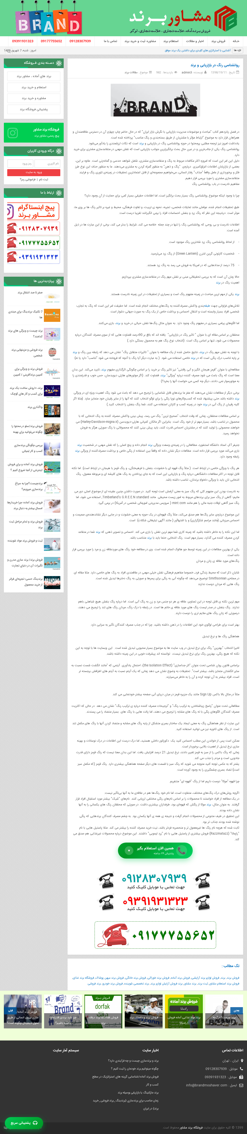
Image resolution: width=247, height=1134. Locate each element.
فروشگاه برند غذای (83, 977)
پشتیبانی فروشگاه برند (34, 109)
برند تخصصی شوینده (136, 983)
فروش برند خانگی (135, 977)
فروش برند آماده (180, 977)
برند (141, 143)
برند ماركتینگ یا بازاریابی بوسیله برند (138, 1092)
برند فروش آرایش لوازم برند (167, 983)
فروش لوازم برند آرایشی (205, 977)
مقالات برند (130, 72)
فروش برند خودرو (113, 983)
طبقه (207, 306)
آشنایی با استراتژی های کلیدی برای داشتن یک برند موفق (198, 50)
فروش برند (233, 977)
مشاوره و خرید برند (34, 98)
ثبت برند (203, 983)
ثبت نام (43, 179)
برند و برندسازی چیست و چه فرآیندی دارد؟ (133, 1060)
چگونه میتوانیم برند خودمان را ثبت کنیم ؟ (134, 1068)
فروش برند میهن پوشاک (110, 977)
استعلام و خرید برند (33, 87)
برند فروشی (94, 983)
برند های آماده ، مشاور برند (34, 76)
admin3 (187, 72)
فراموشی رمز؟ (27, 179)
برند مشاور (190, 983)
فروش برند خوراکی (158, 977)
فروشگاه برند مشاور (191, 1127)
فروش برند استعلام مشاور (224, 983)
